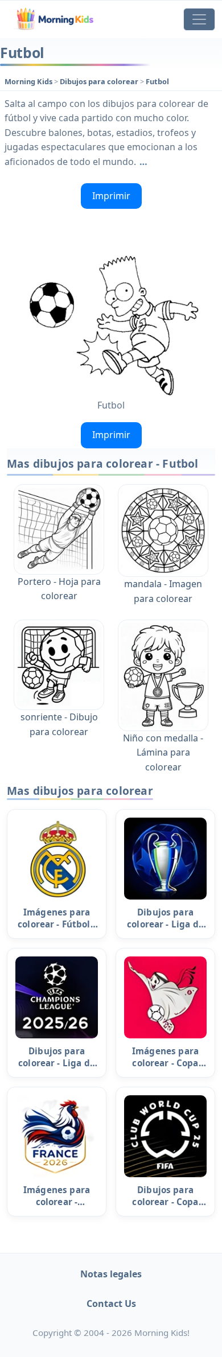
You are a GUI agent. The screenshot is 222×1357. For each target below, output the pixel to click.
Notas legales (111, 1274)
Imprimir (111, 195)
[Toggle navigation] (199, 19)
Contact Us (111, 1303)
